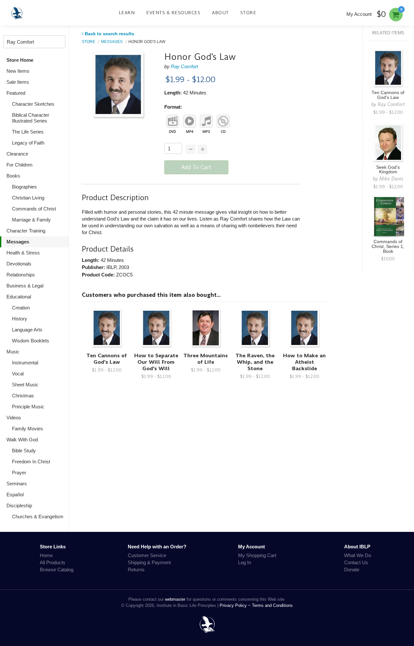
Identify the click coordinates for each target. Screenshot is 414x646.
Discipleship (19, 505)
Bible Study (24, 450)
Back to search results (109, 33)
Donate (351, 569)
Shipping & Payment (149, 562)
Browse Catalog (56, 569)
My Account (359, 14)
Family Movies (27, 428)
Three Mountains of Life (205, 359)
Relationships (20, 274)
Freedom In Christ (31, 461)
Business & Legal (24, 285)
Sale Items (17, 82)
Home (46, 555)
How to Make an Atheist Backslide (304, 362)
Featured (15, 93)
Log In (244, 562)
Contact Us (356, 562)
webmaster (175, 599)
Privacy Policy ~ (236, 605)
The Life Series (28, 132)
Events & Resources (173, 12)
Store (248, 12)
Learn (127, 12)
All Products (52, 562)
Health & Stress (23, 252)
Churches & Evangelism (37, 516)
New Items (17, 71)
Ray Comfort (184, 66)
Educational (18, 296)
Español (15, 494)
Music (12, 351)
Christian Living (28, 197)
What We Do (357, 555)
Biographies (24, 186)
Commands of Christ (34, 208)
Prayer (19, 472)
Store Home (19, 60)
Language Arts (27, 329)
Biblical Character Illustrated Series (30, 118)
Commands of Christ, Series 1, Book (388, 246)
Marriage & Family (31, 219)
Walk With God (22, 439)
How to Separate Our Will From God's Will (156, 362)
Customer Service (147, 555)
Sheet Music (25, 384)
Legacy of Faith (28, 142)
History (19, 318)
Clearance (17, 153)
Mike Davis (391, 178)
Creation (21, 307)
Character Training (25, 230)
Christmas (23, 395)
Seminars (16, 483)
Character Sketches (33, 104)
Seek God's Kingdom (388, 170)
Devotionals (18, 263)
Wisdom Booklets (30, 340)
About (220, 12)
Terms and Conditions (272, 605)
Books (13, 175)
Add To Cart (196, 167)
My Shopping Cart (257, 555)
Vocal (18, 373)
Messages (17, 241)
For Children (19, 164)
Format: (173, 107)
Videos (13, 417)
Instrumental (25, 362)
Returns (136, 569)
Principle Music (28, 406)
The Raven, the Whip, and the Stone (255, 362)
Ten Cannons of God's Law (106, 359)
